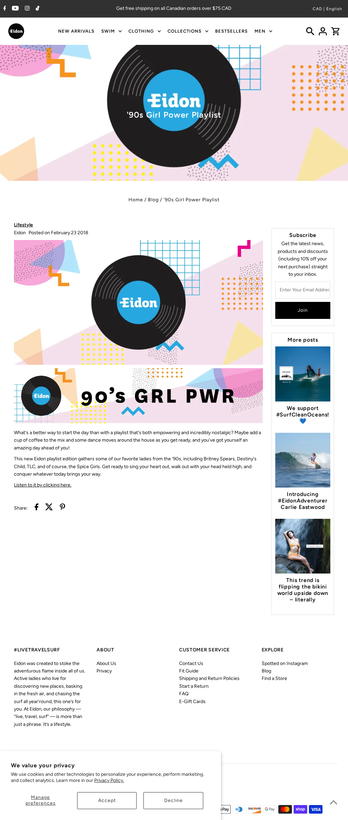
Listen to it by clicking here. (42, 485)
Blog (153, 200)
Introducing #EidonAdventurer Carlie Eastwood (303, 500)
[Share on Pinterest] (62, 508)
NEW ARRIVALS (76, 31)
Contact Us (191, 663)
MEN (260, 31)
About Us (106, 663)
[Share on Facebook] (36, 508)
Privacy (104, 671)
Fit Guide (188, 671)
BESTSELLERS (231, 31)
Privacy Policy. (109, 780)
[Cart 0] (335, 31)
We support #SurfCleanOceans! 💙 (303, 414)
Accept (107, 800)
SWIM (108, 31)
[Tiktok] (36, 9)
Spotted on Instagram (285, 663)
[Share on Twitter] (49, 508)
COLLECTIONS (185, 31)
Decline (173, 800)
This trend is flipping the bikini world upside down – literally (303, 590)
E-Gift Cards (192, 701)
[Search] (310, 31)
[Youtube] (14, 9)
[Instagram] (26, 9)
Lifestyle (23, 225)
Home (135, 200)
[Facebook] (4, 9)
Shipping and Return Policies (209, 678)
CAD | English (327, 8)
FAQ (184, 694)
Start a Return (194, 686)
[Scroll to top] (333, 802)
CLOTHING (141, 31)
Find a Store (274, 678)
